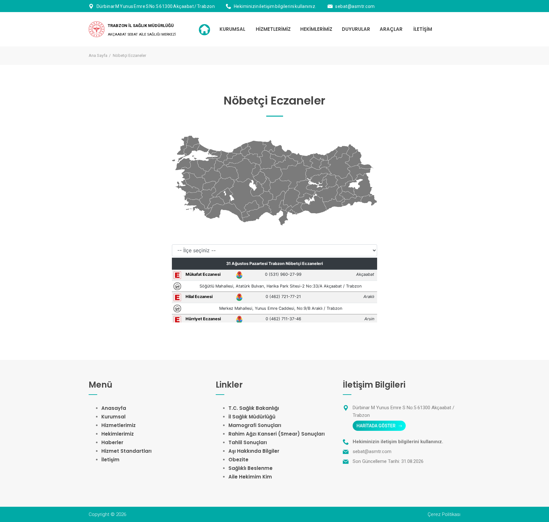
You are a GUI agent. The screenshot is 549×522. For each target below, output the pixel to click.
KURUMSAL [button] (232, 29)
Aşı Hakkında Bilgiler (253, 451)
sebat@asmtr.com (355, 6)
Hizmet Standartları (126, 451)
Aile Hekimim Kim (250, 476)
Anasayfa (113, 408)
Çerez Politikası (444, 514)
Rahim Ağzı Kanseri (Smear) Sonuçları (276, 433)
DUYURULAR (356, 29)
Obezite (238, 459)
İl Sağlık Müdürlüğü (251, 416)
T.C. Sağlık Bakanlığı (253, 408)
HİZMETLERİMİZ (273, 29)
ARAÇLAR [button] (391, 29)
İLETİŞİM (422, 29)
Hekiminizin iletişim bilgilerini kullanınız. (275, 6)
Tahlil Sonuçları (247, 442)
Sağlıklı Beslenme (250, 468)
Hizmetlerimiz (118, 425)
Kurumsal (113, 416)
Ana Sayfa (98, 55)
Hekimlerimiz (117, 433)
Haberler (112, 442)
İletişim (110, 459)
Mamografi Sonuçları (254, 425)
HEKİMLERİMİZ (316, 29)
